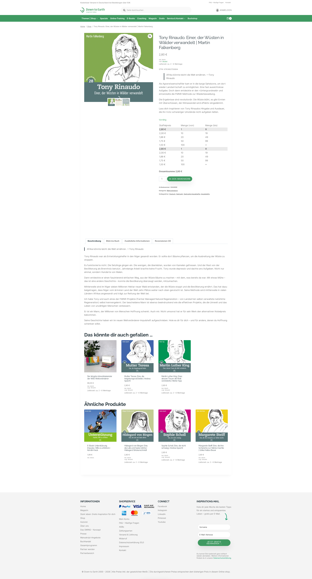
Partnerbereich (87, 553)
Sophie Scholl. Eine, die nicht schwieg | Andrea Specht (173, 447)
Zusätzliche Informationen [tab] (137, 241)
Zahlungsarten (125, 531)
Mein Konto (124, 519)
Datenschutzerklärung (222, 558)
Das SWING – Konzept (90, 530)
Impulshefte (205, 194)
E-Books (131, 18)
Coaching (141, 18)
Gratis (162, 18)
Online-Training (117, 18)
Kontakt (228, 2)
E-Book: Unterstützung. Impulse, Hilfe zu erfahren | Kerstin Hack (98, 448)
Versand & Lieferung (128, 534)
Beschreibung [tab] (94, 241)
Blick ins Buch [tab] (112, 241)
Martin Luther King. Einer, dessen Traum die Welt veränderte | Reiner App (171, 378)
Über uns (84, 526)
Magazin (153, 18)
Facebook (162, 506)
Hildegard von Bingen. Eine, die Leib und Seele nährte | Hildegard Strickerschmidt (136, 448)
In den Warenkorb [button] (96, 399)
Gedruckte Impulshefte (192, 194)
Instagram (162, 510)
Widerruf (123, 538)
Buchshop (192, 18)
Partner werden (87, 549)
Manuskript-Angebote (90, 537)
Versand (164, 61)
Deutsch (172, 194)
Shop (82, 518)
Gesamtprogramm (88, 545)
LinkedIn (162, 514)
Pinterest (162, 518)
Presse (83, 533)
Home (83, 506)
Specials (104, 18)
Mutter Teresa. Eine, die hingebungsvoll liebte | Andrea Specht (137, 378)
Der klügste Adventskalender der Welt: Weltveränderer (99, 377)
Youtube (162, 522)
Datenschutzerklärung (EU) (131, 542)
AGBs (121, 527)
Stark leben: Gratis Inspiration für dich (97, 514)
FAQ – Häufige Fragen (216, 2)
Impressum (124, 546)
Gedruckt (179, 194)
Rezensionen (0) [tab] (163, 241)
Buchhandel (85, 541)
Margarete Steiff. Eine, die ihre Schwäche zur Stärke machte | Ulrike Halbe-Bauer (211, 448)
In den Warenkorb (179, 179)
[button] (150, 36)
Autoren (84, 522)
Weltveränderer (172, 191)
